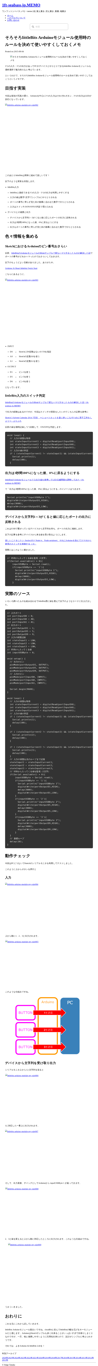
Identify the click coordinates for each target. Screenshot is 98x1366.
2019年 (48, 1358)
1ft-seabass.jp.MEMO (21, 5)
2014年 (79, 1358)
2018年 (54, 1358)
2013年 (85, 1358)
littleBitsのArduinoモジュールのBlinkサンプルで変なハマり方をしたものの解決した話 (50, 253)
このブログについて (16, 18)
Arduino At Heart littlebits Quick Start (21, 268)
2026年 (5, 1358)
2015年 (72, 1358)
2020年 (42, 1358)
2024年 (17, 1358)
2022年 (30, 1358)
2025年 (11, 1358)
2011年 (5, 1360)
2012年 (91, 1358)
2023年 (23, 1358)
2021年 (36, 1358)
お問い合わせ (13, 20)
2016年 (66, 1358)
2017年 (60, 1358)
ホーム (10, 15)
